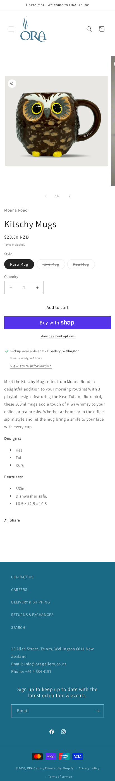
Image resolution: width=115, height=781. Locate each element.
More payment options (57, 336)
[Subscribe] (97, 710)
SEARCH (18, 627)
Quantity (11, 276)
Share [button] (15, 520)
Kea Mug (84, 265)
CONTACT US (22, 576)
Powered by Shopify (59, 768)
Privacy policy (89, 768)
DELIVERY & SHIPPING (30, 602)
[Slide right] (70, 196)
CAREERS (19, 589)
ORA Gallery (35, 768)
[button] (11, 29)
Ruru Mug (19, 264)
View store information (31, 365)
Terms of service (60, 776)
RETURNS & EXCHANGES (32, 614)
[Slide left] (45, 196)
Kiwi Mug (53, 265)
